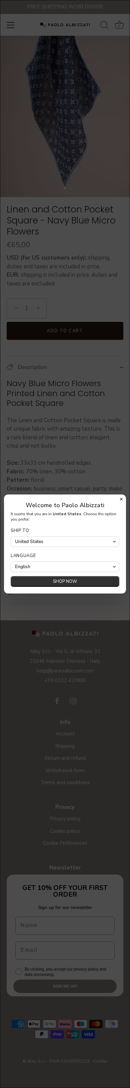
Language (23, 556)
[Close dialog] (121, 499)
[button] (65, 541)
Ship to (20, 531)
